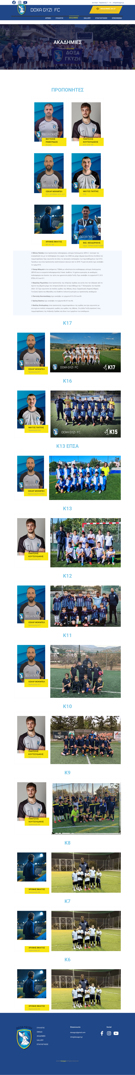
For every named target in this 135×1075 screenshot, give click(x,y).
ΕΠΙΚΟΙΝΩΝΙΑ (117, 18)
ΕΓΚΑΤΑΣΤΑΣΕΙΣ (101, 18)
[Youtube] (25, 2)
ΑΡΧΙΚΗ (48, 18)
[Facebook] (14, 2)
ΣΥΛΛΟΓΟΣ (59, 18)
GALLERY (87, 18)
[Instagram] (19, 2)
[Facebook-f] (102, 1033)
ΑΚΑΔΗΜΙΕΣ (73, 18)
